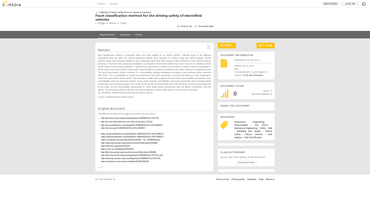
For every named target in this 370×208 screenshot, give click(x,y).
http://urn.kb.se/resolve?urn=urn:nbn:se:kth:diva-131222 (126, 121)
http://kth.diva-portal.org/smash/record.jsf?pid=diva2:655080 (128, 152)
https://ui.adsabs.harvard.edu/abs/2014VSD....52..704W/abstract (130, 140)
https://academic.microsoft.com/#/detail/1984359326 (125, 161)
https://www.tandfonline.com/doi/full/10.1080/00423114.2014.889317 (132, 134)
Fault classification (253, 137)
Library (101, 3)
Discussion (125, 34)
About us (270, 179)
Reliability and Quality (249, 131)
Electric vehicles (254, 134)
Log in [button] (350, 3)
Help (261, 179)
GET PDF (226, 45)
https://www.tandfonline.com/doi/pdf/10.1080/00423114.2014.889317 (132, 136)
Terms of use (222, 179)
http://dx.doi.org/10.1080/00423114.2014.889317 (123, 128)
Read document (107, 34)
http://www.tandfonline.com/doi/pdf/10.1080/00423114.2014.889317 (132, 125)
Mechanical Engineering (245, 128)
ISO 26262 (261, 124)
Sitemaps (251, 179)
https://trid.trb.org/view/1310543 (115, 146)
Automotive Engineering (249, 121)
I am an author (246, 162)
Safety (263, 128)
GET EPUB (265, 45)
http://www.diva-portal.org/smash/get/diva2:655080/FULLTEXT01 (130, 158)
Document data (205, 26)
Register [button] (330, 3)
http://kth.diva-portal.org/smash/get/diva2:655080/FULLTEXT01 (130, 118)
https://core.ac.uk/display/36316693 (117, 149)
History (138, 34)
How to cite (186, 26)
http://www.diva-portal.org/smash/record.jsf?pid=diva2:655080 (129, 143)
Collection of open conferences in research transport (125, 12)
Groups (114, 3)
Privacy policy (238, 179)
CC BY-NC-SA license (253, 75)
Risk (270, 128)
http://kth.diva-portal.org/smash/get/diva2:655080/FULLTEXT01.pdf (131, 155)
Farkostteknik (241, 124)
